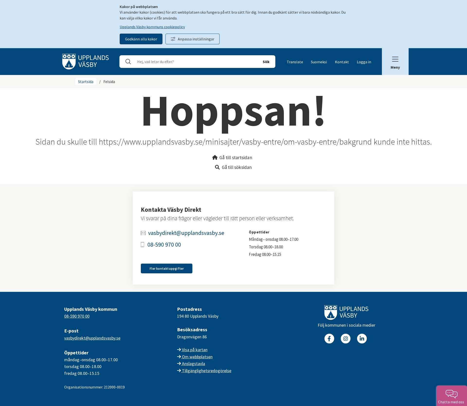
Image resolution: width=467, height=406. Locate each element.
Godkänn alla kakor (141, 39)
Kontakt (342, 61)
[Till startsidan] (346, 313)
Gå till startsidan (235, 157)
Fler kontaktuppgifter (167, 268)
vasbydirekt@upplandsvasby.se (186, 233)
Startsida (85, 81)
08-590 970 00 (164, 244)
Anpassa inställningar (196, 39)
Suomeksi (319, 61)
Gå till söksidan (237, 167)
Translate (295, 61)
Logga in (364, 61)
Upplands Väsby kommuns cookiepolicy (152, 26)
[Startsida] (85, 61)
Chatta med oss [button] (452, 401)
